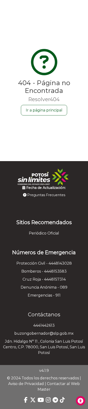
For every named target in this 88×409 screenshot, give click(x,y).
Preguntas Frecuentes (45, 195)
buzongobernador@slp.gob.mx (44, 333)
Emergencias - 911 (44, 295)
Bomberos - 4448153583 (44, 271)
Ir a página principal (44, 110)
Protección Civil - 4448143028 (44, 263)
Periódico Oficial (44, 233)
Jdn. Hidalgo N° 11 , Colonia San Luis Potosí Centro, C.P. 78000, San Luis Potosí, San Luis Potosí (44, 347)
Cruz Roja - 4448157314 (44, 279)
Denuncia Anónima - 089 (44, 287)
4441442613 (44, 325)
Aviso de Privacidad (26, 383)
